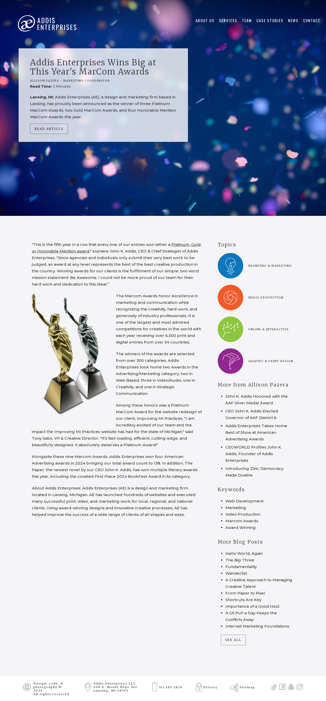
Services (228, 20)
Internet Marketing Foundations (257, 626)
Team (247, 20)
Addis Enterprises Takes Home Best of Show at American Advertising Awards (256, 432)
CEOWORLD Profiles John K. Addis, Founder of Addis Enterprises (253, 454)
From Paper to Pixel (245, 593)
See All (233, 640)
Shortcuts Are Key (243, 599)
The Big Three (239, 560)
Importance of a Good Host (252, 606)
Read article (49, 129)
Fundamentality (241, 566)
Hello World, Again (244, 553)
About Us (205, 20)
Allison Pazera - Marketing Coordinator (70, 80)
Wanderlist (236, 573)
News (293, 20)
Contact (311, 20)
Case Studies (269, 20)
